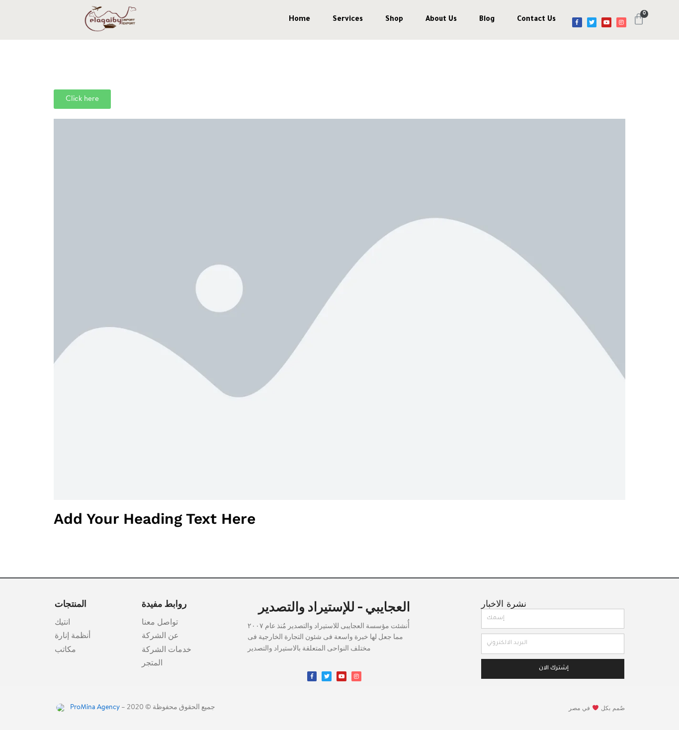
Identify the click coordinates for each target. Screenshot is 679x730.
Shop (394, 20)
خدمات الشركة (166, 650)
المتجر (152, 663)
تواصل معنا (160, 623)
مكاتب (65, 650)
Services (348, 20)
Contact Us (536, 20)
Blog (487, 20)
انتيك (62, 623)
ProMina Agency (94, 707)
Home (299, 20)
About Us (441, 20)
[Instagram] (621, 22)
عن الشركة (160, 636)
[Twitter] (592, 22)
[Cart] (639, 19)
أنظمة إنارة (72, 636)
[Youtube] (606, 22)
